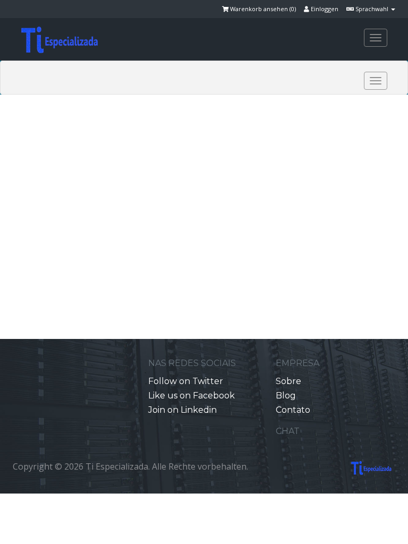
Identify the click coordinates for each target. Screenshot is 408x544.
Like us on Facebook (191, 395)
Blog (286, 395)
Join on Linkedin (182, 410)
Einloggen (323, 9)
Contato (293, 410)
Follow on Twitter (185, 381)
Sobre (288, 381)
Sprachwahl (372, 9)
